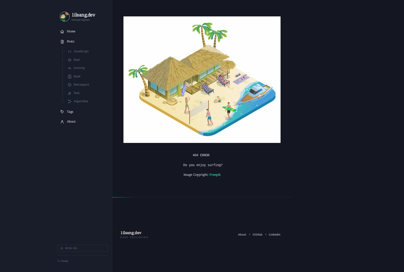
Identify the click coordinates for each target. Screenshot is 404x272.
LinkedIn (274, 234)
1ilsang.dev (130, 233)
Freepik (215, 174)
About (242, 234)
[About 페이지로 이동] (65, 17)
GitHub (257, 234)
